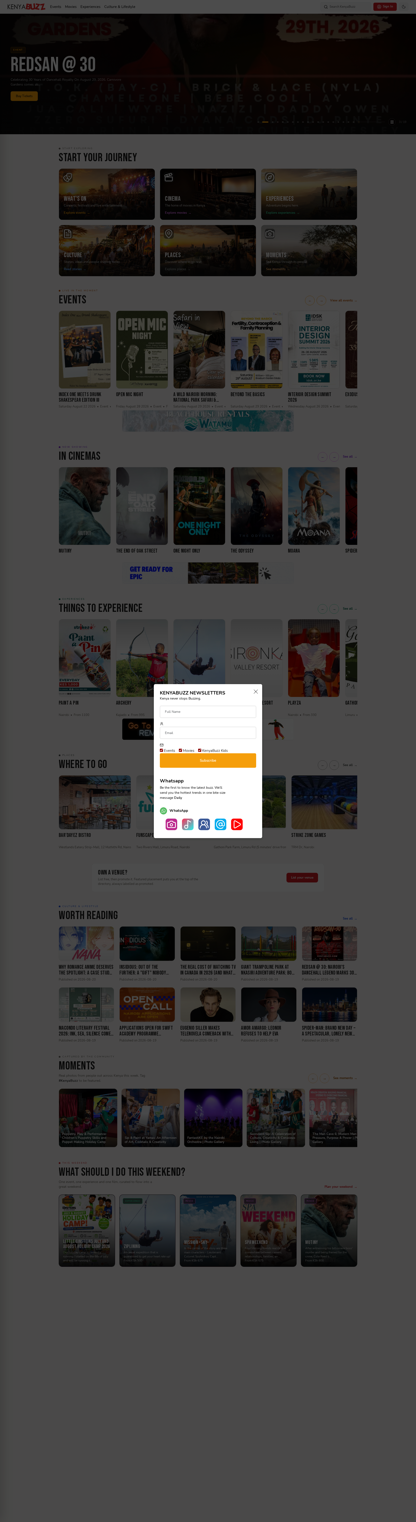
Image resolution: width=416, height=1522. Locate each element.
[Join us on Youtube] (237, 824)
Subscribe (208, 760)
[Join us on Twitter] (220, 824)
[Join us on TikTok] (188, 824)
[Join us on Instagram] (171, 824)
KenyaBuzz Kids (214, 750)
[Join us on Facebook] (204, 824)
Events (169, 750)
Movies (188, 750)
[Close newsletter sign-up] (254, 692)
